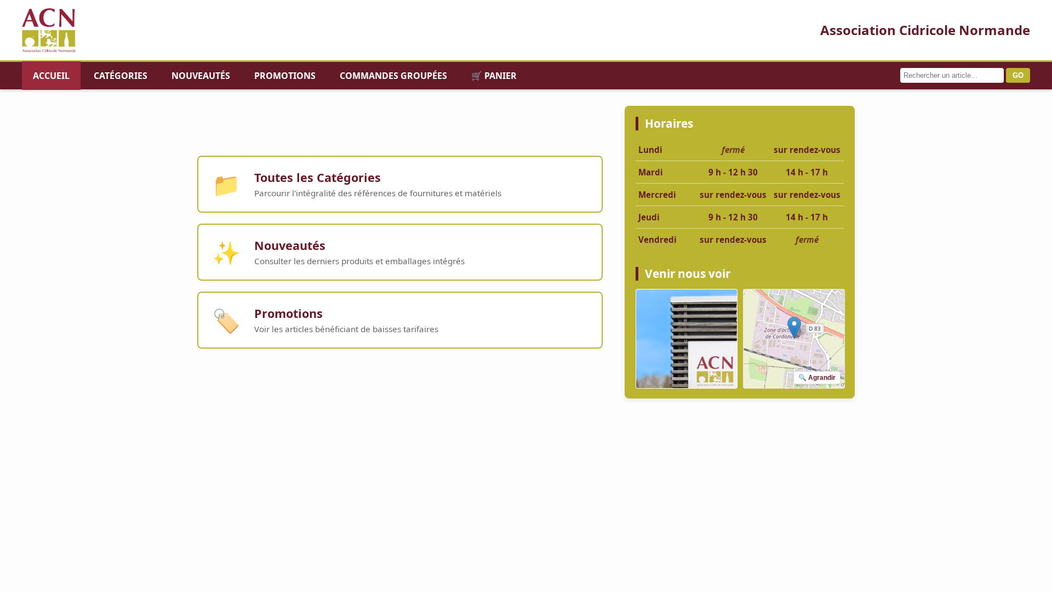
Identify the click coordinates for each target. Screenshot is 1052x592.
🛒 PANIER (494, 76)
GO (1018, 75)
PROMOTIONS (285, 76)
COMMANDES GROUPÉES (393, 76)
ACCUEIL (51, 76)
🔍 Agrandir (817, 378)
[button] (794, 327)
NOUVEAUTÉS (200, 76)
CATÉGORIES (120, 76)
